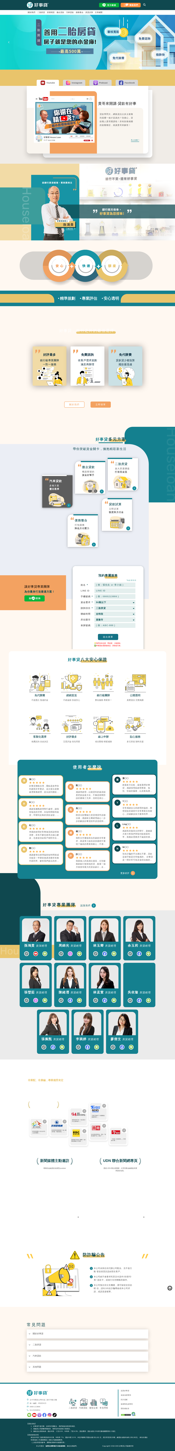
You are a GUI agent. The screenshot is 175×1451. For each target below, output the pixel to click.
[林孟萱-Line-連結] (113, 1000)
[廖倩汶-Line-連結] (131, 1047)
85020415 (42, 1403)
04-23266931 (35, 1410)
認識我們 (86, 905)
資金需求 (86, 602)
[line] (44, 953)
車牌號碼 (86, 625)
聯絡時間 (86, 614)
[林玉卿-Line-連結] (113, 953)
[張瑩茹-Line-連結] (44, 1000)
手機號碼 (86, 596)
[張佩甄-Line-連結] (62, 1047)
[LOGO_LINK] (38, 5)
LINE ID (85, 591)
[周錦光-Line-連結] (79, 953)
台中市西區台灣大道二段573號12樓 (43, 1400)
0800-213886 (35, 1407)
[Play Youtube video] (64, 118)
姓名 (83, 585)
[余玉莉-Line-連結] (148, 953)
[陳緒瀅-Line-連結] (79, 1000)
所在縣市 (86, 620)
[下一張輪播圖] (166, 42)
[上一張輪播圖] (9, 42)
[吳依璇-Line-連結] (148, 1000)
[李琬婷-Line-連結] (96, 1047)
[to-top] (169, 1288)
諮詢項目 (86, 608)
